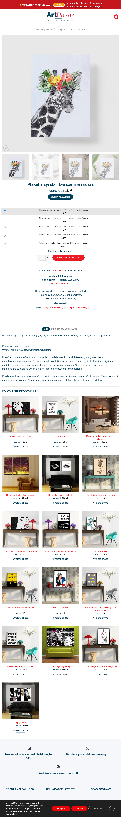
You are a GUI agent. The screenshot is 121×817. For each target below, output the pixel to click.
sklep (59, 29)
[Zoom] (6, 148)
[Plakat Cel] (60, 414)
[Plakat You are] (100, 529)
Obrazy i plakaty (75, 29)
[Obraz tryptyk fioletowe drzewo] (20, 473)
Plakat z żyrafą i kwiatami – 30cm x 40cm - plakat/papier (63, 226)
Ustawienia (98, 808)
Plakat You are (100, 551)
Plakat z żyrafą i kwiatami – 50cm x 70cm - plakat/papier (63, 235)
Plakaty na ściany (64, 307)
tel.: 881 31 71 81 (60, 283)
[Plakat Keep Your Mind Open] (20, 644)
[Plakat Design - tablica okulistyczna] (100, 644)
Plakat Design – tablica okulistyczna (100, 666)
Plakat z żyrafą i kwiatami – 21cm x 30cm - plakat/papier (63, 218)
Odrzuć (79, 808)
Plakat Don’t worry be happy (21, 607)
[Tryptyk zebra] (20, 700)
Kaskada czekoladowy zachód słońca (100, 437)
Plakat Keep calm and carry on (100, 495)
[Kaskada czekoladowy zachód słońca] (100, 414)
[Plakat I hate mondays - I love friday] (60, 529)
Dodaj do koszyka (68, 257)
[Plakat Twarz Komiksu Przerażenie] (20, 529)
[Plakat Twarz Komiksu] (20, 414)
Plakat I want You (60, 607)
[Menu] (4, 16)
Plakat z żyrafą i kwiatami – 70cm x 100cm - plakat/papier (63, 243)
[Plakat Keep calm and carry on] (100, 473)
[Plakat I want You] (60, 585)
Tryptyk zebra (20, 722)
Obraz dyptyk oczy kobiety (60, 495)
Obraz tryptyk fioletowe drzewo (20, 495)
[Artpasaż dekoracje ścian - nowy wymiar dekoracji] (60, 16)
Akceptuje (61, 808)
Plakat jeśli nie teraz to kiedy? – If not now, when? (100, 608)
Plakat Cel (60, 436)
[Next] (112, 93)
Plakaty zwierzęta (81, 307)
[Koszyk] (116, 16)
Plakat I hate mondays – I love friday (60, 551)
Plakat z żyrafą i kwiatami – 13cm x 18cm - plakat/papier (63, 210)
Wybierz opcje (20, 447)
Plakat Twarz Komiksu (20, 436)
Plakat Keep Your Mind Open (20, 666)
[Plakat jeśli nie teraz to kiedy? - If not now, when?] (100, 585)
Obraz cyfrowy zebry (60, 666)
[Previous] (8, 93)
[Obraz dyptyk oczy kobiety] (60, 473)
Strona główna (44, 29)
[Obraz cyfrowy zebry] (60, 644)
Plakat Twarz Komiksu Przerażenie (20, 551)
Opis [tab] (46, 329)
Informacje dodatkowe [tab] (64, 329)
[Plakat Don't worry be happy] (20, 585)
